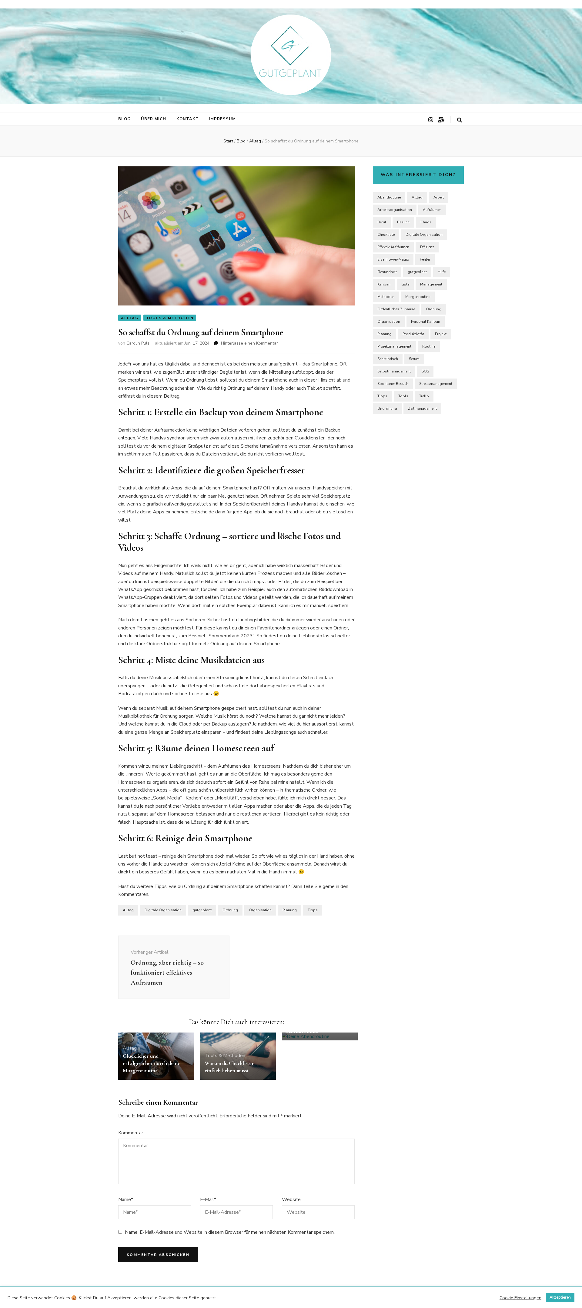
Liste (405, 284)
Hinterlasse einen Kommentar (249, 343)
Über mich (153, 119)
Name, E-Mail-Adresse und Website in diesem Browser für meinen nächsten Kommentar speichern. (230, 1232)
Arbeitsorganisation (394, 209)
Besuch (403, 222)
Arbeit (438, 197)
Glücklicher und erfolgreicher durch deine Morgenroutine (151, 1063)
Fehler (425, 259)
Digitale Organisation (163, 910)
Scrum (414, 358)
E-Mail (208, 1199)
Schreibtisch (387, 358)
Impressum (222, 119)
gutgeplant (202, 910)
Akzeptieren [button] (560, 1297)
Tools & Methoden (170, 317)
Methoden (385, 296)
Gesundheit (387, 271)
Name (125, 1199)
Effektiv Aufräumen (393, 247)
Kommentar (130, 1132)
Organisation (260, 910)
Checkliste (386, 234)
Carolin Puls (137, 343)
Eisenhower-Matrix (393, 259)
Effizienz (427, 247)
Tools (403, 396)
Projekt (441, 334)
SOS (425, 371)
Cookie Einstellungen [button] (520, 1297)
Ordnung (230, 910)
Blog (124, 119)
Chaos (426, 222)
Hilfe (442, 271)
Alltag (130, 317)
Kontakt (187, 119)
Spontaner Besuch (392, 383)
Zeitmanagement (422, 408)
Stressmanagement (435, 383)
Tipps (313, 910)
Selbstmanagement (394, 371)
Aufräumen (432, 209)
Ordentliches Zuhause (396, 309)
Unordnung (387, 408)
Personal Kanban (425, 321)
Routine (428, 346)
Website (291, 1199)
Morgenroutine (417, 296)
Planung (290, 910)
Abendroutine (389, 197)
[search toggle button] (459, 120)
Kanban (383, 284)
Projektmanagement (394, 346)
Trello (424, 396)
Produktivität (413, 334)
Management (431, 284)
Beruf (381, 222)
